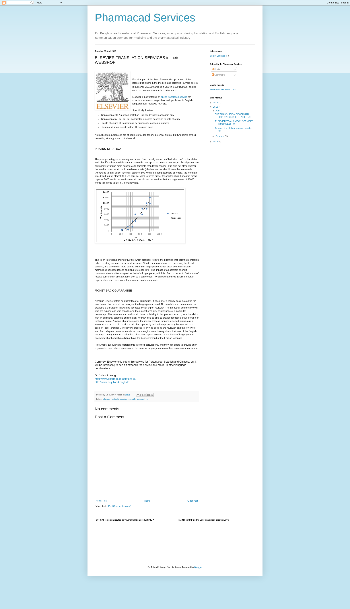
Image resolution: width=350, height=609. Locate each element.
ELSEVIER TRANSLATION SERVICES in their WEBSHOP (234, 122)
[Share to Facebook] (148, 395)
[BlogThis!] (141, 395)
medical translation (119, 399)
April (218, 110)
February (220, 136)
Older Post (192, 501)
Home (147, 501)
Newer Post (101, 501)
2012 (216, 141)
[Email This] (138, 395)
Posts (217, 69)
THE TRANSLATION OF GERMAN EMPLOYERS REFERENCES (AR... (234, 115)
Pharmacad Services (145, 18)
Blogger (198, 567)
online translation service (174, 97)
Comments (219, 75)
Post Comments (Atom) (119, 506)
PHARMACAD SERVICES (223, 89)
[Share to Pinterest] (152, 395)
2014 (216, 102)
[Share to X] (145, 395)
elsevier (106, 399)
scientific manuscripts (138, 399)
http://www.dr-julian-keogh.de (112, 382)
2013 (216, 107)
